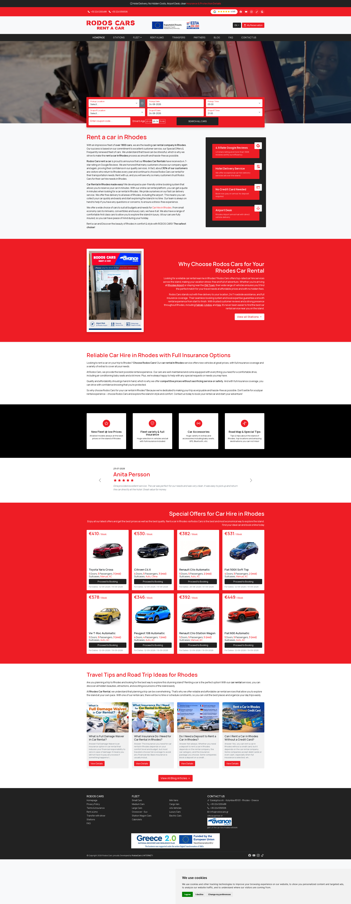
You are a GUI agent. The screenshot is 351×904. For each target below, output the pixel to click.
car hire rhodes (223, 841)
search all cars (197, 121)
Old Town (209, 285)
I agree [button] (187, 894)
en (236, 25)
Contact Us (248, 37)
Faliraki (199, 305)
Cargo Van (174, 818)
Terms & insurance (96, 822)
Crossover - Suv (140, 826)
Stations (119, 37)
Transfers (178, 37)
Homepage (99, 37)
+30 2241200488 (98, 11)
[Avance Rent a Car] (219, 835)
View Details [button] (97, 777)
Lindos (208, 305)
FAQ (231, 37)
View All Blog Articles (174, 792)
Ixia (219, 305)
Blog (217, 37)
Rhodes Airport (176, 285)
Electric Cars (175, 829)
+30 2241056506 (119, 11)
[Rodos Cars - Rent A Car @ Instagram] (251, 12)
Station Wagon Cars (141, 829)
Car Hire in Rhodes (162, 207)
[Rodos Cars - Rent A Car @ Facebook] (241, 12)
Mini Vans (173, 814)
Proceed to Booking (108, 595)
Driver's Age (139, 121)
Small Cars (137, 814)
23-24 (149, 121)
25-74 (155, 121)
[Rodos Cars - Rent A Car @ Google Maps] (262, 12)
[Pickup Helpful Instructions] (142, 103)
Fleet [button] (136, 37)
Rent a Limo (157, 37)
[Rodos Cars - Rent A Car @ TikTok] (257, 12)
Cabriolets (137, 833)
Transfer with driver (96, 829)
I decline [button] (199, 894)
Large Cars (137, 822)
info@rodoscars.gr (219, 826)
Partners (199, 37)
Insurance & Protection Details (203, 3)
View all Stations (248, 317)
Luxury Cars (175, 826)
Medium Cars (138, 818)
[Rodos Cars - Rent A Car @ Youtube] (246, 12)
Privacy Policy (93, 818)
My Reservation (255, 25)
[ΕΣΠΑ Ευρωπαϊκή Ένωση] (175, 24)
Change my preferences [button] (219, 894)
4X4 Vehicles (175, 822)
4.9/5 (232, 11)
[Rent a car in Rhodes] (111, 24)
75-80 (162, 121)
